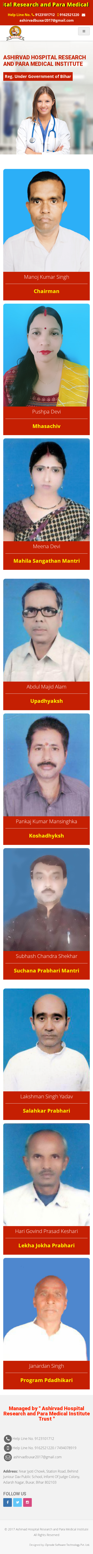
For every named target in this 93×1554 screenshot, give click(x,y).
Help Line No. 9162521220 (34, 1447)
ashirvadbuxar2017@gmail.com (37, 1457)
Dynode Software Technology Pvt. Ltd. (67, 1545)
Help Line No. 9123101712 (33, 1438)
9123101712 (45, 14)
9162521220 (69, 14)
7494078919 (66, 1447)
